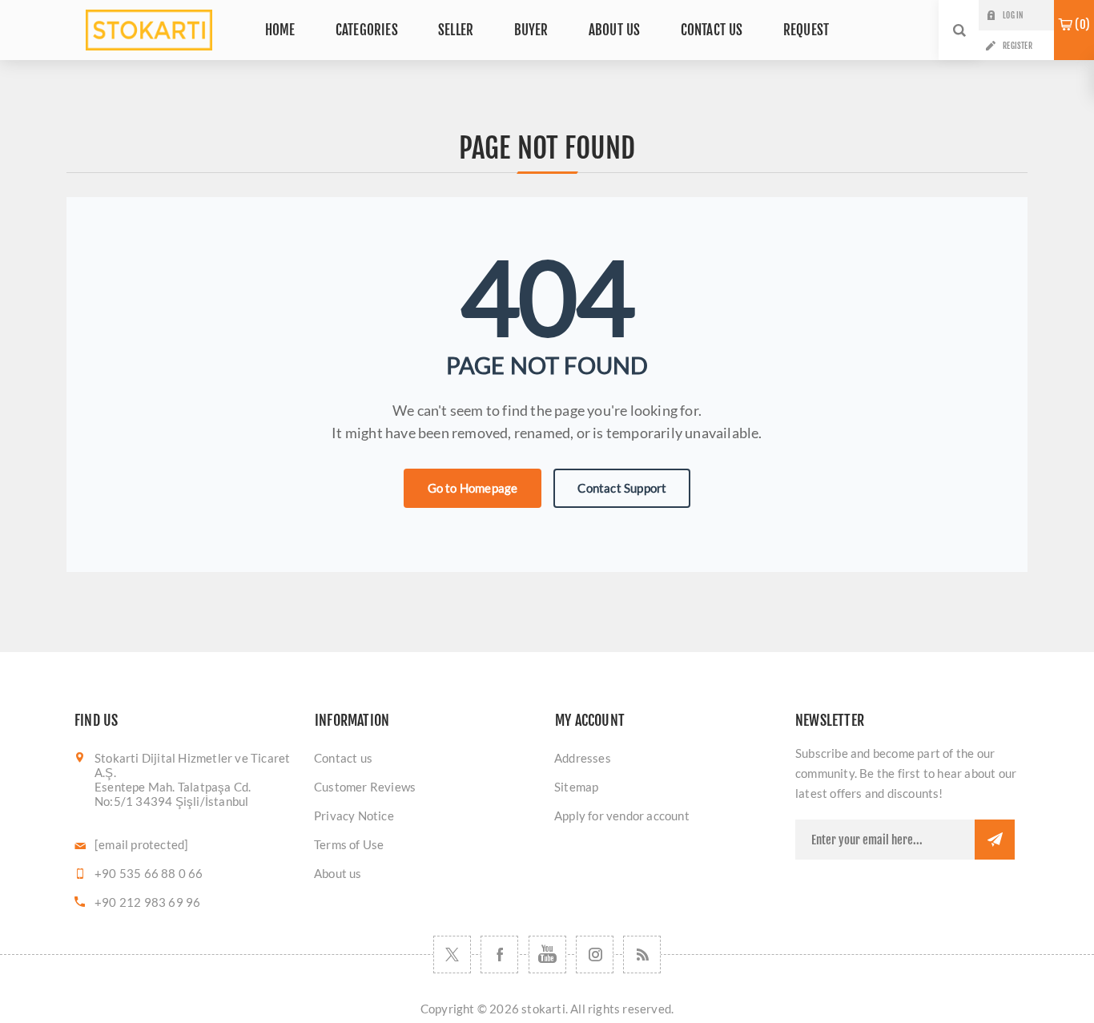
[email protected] (141, 844)
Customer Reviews (365, 786)
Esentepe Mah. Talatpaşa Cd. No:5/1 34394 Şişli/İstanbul (173, 793)
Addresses (582, 758)
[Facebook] (499, 954)
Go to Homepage (473, 488)
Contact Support (621, 488)
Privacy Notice (354, 815)
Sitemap (576, 786)
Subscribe (995, 840)
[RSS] (642, 954)
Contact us (343, 758)
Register (1017, 45)
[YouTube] (547, 954)
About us (338, 873)
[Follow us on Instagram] (594, 954)
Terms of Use (349, 844)
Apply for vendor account (622, 815)
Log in (1013, 15)
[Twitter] (452, 954)
